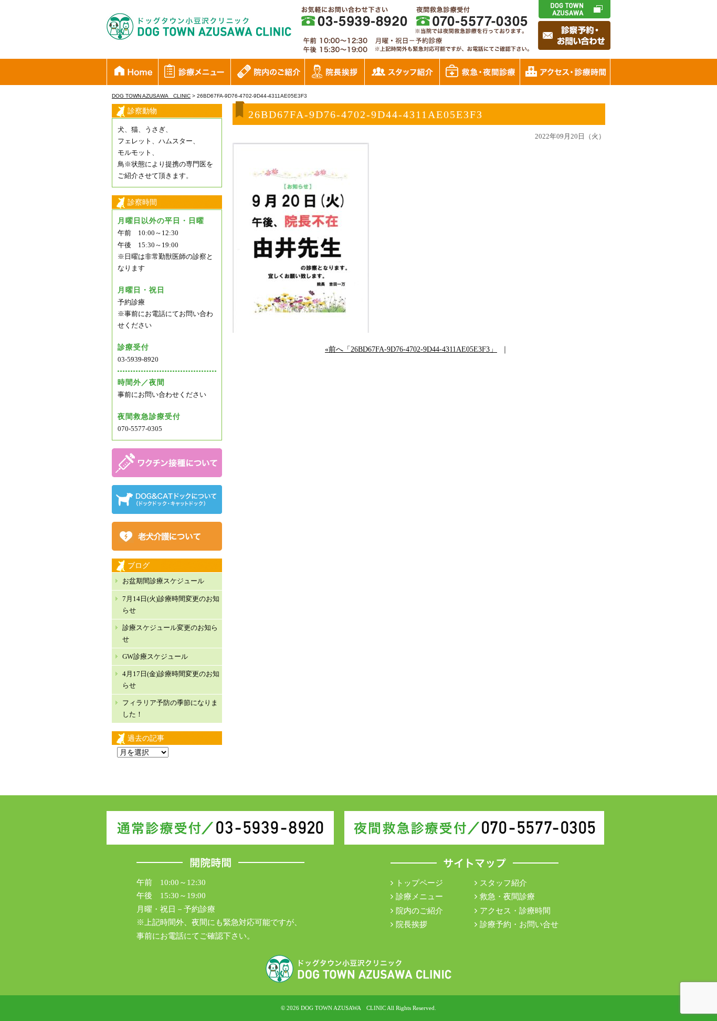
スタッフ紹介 (503, 883)
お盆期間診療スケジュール (163, 581)
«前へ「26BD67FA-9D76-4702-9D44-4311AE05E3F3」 (411, 349)
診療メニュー (419, 896)
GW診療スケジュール (155, 656)
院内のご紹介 (419, 911)
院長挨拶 (411, 924)
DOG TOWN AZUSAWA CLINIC (343, 1008)
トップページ (419, 883)
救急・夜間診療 (507, 896)
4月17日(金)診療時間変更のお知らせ (170, 679)
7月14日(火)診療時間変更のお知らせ (170, 604)
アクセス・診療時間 (515, 911)
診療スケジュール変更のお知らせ (170, 633)
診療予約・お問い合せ (519, 924)
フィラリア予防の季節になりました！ (170, 708)
